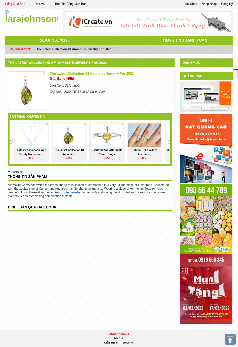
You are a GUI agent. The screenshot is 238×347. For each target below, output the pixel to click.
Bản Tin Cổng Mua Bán (70, 4)
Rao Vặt (40, 4)
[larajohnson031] (31, 16)
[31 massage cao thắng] (206, 289)
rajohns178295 (53, 40)
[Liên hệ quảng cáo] (206, 148)
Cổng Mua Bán (15, 4)
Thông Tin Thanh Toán (184, 40)
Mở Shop (191, 4)
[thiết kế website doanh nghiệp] (206, 96)
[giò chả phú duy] (206, 218)
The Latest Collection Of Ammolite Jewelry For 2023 (57, 63)
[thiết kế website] (148, 22)
